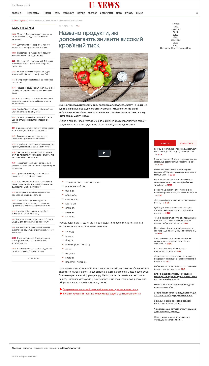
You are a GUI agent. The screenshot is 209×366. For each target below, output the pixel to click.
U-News (15, 21)
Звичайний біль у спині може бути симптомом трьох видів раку (30, 212)
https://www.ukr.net (71, 348)
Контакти (27, 348)
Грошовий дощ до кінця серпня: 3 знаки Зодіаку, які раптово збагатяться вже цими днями (33, 90)
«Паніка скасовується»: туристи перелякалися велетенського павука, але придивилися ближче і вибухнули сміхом (31, 203)
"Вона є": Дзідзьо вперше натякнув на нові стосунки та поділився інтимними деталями (32, 37)
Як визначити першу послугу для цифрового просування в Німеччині (29, 137)
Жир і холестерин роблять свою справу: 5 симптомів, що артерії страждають (33, 129)
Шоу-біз (81, 13)
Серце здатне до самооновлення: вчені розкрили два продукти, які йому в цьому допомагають (32, 101)
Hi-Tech (47, 13)
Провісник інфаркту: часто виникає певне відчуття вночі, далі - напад (30, 174)
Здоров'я (92, 13)
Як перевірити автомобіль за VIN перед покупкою (32, 81)
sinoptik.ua (186, 48)
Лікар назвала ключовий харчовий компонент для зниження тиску (100, 289)
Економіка (33, 13)
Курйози (129, 13)
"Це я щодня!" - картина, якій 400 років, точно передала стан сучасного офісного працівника (32, 63)
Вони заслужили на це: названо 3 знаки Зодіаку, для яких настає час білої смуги (32, 220)
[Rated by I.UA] (18, 362)
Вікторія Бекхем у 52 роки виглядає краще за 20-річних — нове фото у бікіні (31, 73)
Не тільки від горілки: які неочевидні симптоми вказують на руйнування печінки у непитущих (33, 230)
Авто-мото (68, 13)
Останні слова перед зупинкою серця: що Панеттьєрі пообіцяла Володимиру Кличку (32, 120)
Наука (57, 13)
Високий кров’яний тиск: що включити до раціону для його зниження (102, 293)
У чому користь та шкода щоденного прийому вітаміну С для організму (32, 250)
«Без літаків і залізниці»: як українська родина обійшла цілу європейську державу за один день (33, 165)
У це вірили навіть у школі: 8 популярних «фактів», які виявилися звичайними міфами (33, 145)
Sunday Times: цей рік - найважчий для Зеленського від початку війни (32, 110)
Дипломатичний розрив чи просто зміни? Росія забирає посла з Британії (31, 46)
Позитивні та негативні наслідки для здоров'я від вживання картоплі (31, 193)
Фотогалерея (106, 13)
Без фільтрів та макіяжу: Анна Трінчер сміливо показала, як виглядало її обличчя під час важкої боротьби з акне (33, 155)
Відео (119, 13)
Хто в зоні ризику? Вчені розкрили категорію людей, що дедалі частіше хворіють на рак (31, 240)
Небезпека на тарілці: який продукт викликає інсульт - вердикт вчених (31, 54)
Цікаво (139, 13)
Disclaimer (16, 348)
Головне (16, 13)
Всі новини (33, 258)
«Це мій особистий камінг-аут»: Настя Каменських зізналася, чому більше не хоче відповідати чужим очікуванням (32, 184)
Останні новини (23, 27)
